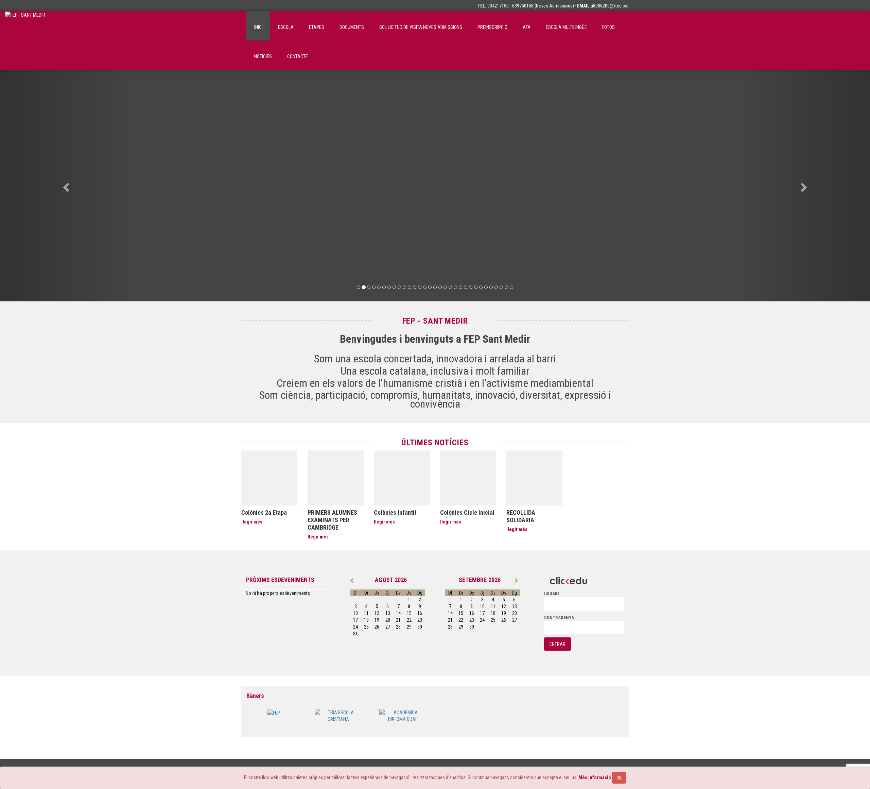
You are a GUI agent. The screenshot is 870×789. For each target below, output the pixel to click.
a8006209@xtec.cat (610, 5)
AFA (526, 27)
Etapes (316, 27)
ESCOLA (286, 27)
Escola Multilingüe (566, 27)
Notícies (263, 56)
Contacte (297, 56)
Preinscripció (492, 27)
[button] (65, 185)
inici (258, 27)
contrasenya (559, 617)
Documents (352, 27)
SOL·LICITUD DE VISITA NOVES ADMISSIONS (420, 27)
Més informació (594, 777)
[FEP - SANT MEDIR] (25, 25)
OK (619, 778)
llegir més (251, 522)
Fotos (608, 27)
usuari (551, 593)
